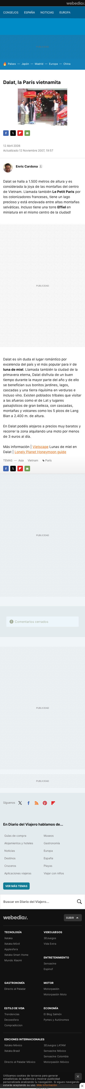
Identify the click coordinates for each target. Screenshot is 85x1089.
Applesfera (11, 949)
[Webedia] (75, 3)
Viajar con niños (54, 873)
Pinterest (45, 802)
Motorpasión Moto (55, 994)
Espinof (48, 969)
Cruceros (10, 865)
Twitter (13, 133)
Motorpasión (51, 988)
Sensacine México (55, 1050)
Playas (48, 865)
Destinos (9, 858)
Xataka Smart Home (16, 954)
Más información (47, 1085)
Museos (49, 835)
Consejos (10, 12)
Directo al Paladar (15, 988)
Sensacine (50, 963)
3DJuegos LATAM (55, 1045)
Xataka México (13, 1045)
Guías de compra (15, 835)
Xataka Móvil (12, 943)
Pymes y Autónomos (56, 1019)
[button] (29, 166)
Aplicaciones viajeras (17, 873)
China (66, 63)
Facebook (6, 133)
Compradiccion (13, 1025)
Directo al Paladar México (19, 1061)
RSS (36, 802)
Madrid (39, 63)
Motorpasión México (56, 1061)
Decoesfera (11, 1019)
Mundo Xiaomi (13, 960)
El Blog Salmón (53, 1014)
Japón (25, 63)
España (29, 12)
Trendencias (11, 1014)
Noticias (47, 12)
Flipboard (20, 133)
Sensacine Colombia (56, 1056)
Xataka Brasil (12, 1050)
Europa (65, 12)
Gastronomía (52, 843)
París (48, 460)
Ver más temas (16, 886)
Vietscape (40, 447)
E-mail (27, 133)
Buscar (79, 901)
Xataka (8, 938)
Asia (21, 460)
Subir (70, 917)
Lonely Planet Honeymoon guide (40, 452)
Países (12, 63)
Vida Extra (50, 943)
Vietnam (33, 460)
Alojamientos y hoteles (18, 843)
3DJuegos (50, 938)
